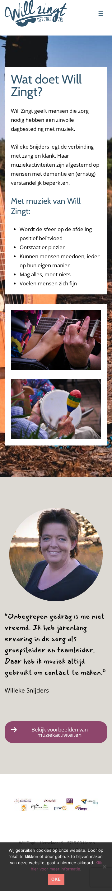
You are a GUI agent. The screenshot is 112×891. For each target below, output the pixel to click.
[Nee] (104, 867)
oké (56, 879)
